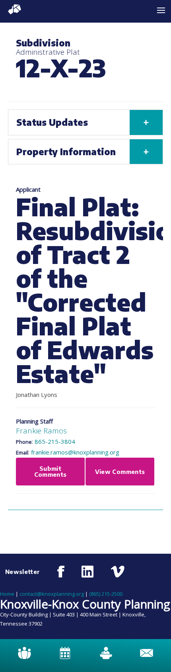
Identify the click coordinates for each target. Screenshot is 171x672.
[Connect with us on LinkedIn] (87, 571)
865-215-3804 (55, 441)
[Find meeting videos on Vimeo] (117, 571)
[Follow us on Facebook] (61, 571)
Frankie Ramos (41, 430)
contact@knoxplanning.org (51, 593)
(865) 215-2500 (105, 593)
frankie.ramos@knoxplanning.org (75, 452)
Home (7, 593)
